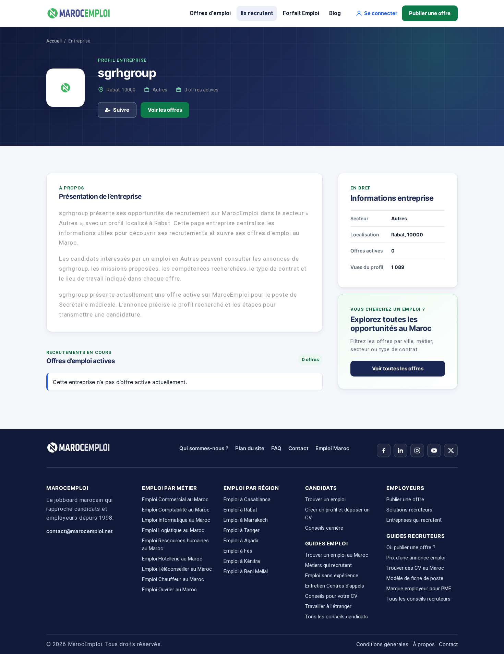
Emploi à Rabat (240, 510)
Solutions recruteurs (409, 510)
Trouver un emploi (325, 499)
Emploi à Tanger (242, 530)
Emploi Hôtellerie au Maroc (172, 559)
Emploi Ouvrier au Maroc (169, 590)
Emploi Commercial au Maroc (175, 499)
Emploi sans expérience (331, 575)
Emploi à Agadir (241, 541)
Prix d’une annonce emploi (415, 558)
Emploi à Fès (238, 551)
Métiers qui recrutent (328, 565)
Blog (335, 13)
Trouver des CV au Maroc (415, 568)
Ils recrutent (257, 13)
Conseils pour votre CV (331, 596)
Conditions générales (382, 644)
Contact (298, 448)
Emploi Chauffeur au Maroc (173, 579)
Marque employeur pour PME (418, 588)
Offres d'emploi (210, 13)
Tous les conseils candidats (336, 617)
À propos (424, 644)
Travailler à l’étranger (328, 606)
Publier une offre (430, 13)
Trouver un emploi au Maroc (336, 555)
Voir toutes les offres (397, 368)
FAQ (276, 448)
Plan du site (249, 448)
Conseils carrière (324, 528)
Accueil (54, 41)
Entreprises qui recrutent (414, 520)
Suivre (121, 110)
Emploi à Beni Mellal (246, 571)
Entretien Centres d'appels (334, 586)
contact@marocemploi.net (79, 531)
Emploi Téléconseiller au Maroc (177, 569)
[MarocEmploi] (78, 13)
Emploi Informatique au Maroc (176, 520)
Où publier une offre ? (410, 547)
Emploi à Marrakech (246, 520)
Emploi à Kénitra (242, 561)
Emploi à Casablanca (247, 499)
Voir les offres (165, 110)
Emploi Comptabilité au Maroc (175, 510)
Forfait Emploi (301, 13)
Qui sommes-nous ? (203, 448)
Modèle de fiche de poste (414, 578)
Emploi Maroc (332, 448)
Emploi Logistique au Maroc (173, 530)
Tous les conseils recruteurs (418, 599)
